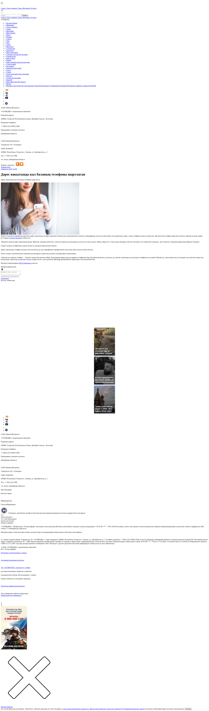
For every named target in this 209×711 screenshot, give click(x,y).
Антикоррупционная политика (12, 560)
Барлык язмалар (7, 707)
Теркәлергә (5, 278)
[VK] (6, 93)
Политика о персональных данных (14, 553)
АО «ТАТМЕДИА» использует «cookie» (16, 568)
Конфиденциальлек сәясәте (135, 709)
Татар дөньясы (12, 8)
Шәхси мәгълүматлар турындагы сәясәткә (105, 709)
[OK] (6, 101)
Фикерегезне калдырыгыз (10, 276)
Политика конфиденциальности (13, 586)
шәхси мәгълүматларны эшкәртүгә (76, 709)
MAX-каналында (25, 263)
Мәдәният (26, 8)
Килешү (188, 709)
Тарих (20, 8)
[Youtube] (6, 98)
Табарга (24, 15)
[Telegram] (6, 96)
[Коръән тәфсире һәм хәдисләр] (6, 91)
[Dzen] (6, 104)
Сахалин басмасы (15, 238)
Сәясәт (3, 8)
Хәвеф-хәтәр (5, 167)
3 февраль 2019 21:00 (9, 169)
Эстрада (33, 8)
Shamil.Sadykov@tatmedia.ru (11, 595)
